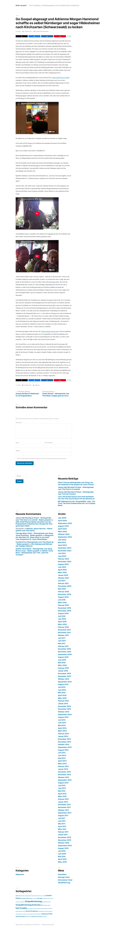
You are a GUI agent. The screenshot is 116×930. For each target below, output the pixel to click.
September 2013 (65, 747)
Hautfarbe (48, 905)
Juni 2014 (62, 723)
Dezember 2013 (64, 739)
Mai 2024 (62, 542)
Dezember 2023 (64, 548)
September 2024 (65, 537)
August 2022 (63, 564)
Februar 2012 (63, 799)
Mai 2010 (62, 857)
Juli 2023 (62, 553)
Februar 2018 (63, 627)
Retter (24, 911)
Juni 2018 (62, 619)
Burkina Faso (39, 895)
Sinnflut (47, 911)
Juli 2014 (61, 720)
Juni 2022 (62, 567)
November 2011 (64, 807)
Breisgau (26, 895)
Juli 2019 (61, 600)
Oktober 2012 (63, 777)
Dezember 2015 (64, 673)
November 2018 (64, 611)
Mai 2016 (61, 663)
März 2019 (62, 603)
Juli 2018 (61, 616)
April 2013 (62, 761)
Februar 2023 (63, 559)
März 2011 (62, 829)
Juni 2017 (62, 641)
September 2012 (65, 780)
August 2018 (63, 613)
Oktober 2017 (63, 635)
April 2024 (62, 545)
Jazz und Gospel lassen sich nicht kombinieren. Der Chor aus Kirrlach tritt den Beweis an (76, 498)
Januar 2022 (63, 575)
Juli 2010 (61, 851)
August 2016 (63, 657)
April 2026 (62, 521)
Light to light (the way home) (60, 78)
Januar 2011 (63, 835)
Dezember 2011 (64, 805)
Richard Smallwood (32, 911)
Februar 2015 (63, 701)
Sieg (45, 911)
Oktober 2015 (63, 679)
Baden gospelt (21, 5)
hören (54, 282)
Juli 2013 (61, 753)
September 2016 (65, 654)
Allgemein (20, 874)
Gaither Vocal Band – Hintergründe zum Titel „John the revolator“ (34, 553)
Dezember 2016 (64, 649)
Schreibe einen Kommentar (41, 31)
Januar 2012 (63, 802)
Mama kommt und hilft (41, 908)
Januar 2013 (63, 769)
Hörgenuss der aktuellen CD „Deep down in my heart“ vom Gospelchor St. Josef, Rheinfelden (35, 537)
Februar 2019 (63, 605)
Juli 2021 (61, 581)
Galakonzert (45, 898)
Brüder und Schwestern (32, 895)
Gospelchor (18, 901)
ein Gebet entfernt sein (27, 898)
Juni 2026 (62, 518)
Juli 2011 (61, 818)
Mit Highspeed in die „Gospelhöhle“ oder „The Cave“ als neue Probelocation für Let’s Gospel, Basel (77, 503)
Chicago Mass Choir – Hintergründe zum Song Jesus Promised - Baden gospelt (34, 534)
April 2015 (62, 695)
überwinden (45, 916)
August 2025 (63, 526)
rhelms (19, 31)
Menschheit (18, 911)
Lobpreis (31, 908)
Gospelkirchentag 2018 (46, 901)
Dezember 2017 (64, 630)
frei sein (39, 898)
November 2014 (64, 709)
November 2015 (64, 676)
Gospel (52, 898)
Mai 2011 (61, 824)
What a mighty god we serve (50, 331)
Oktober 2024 (63, 534)
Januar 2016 (63, 671)
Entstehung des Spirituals (47, 924)
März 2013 (62, 764)
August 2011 (63, 815)
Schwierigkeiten (41, 911)
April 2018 (62, 622)
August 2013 (63, 750)
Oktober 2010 (63, 843)
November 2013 (64, 742)
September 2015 (65, 682)
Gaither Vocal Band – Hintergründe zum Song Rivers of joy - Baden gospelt (34, 550)
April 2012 (62, 794)
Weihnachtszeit (28, 916)
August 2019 (63, 597)
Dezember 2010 (64, 837)
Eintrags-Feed (64, 877)
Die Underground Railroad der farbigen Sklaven (34, 545)
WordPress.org (64, 883)
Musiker (21, 911)
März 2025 (62, 532)
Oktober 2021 (63, 578)
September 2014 (65, 714)
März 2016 (62, 665)
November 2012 (64, 775)
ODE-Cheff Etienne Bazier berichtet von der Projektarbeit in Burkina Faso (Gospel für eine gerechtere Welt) (34, 524)
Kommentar (19, 422)
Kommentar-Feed (65, 880)
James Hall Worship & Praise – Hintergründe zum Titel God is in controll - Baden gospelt (33, 519)
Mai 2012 (61, 791)
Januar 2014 (63, 736)
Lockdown (35, 908)
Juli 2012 (61, 785)
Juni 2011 (62, 821)
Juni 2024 (62, 540)
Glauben (48, 898)
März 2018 (62, 624)
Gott (42, 905)
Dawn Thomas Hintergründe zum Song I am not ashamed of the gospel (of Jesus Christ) (76, 483)
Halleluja (44, 905)
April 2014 (62, 728)
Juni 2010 (62, 854)
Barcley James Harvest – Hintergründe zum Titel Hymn (34, 530)
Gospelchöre (22, 901)
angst (17, 895)
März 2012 (62, 796)
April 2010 (62, 859)
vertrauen (22, 916)
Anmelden (62, 874)
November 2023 (64, 551)
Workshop (34, 916)
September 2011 (64, 813)
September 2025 (65, 523)
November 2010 (64, 840)
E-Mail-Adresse (48, 442)
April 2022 (62, 570)
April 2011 (62, 826)
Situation (50, 911)
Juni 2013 (62, 755)
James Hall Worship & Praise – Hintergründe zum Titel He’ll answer (76, 493)
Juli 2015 (61, 687)
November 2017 (64, 633)
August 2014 (63, 717)
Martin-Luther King (48, 908)
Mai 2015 (61, 693)
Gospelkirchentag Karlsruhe (28, 905)
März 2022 (62, 572)
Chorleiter (43, 895)
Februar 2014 (63, 734)
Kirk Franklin (21, 908)
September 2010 (65, 846)
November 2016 (64, 652)
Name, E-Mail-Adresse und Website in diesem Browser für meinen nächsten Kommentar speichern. (42, 458)
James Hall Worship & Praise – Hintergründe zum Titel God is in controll (76, 488)
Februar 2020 (63, 592)
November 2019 (64, 594)
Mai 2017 (61, 643)
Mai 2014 (62, 725)
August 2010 (63, 848)
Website (18, 450)
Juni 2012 (62, 788)
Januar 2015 (63, 704)
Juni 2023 (62, 556)
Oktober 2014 (63, 712)
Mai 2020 (62, 589)
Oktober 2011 (63, 810)
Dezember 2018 (64, 608)
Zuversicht (39, 916)
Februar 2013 (63, 766)
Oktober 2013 (63, 744)
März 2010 (62, 862)
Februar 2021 (63, 583)
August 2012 (63, 783)
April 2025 (62, 529)
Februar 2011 (63, 832)
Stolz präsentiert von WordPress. (31, 924)
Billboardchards (22, 895)
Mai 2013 (61, 758)
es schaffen (35, 898)
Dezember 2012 (64, 772)
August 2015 (63, 684)
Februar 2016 (63, 668)
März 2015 (62, 698)
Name (17, 442)
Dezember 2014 (64, 706)
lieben (28, 908)
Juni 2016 (62, 660)
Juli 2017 (61, 638)
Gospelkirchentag (33, 901)
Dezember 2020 (64, 586)
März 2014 (62, 731)
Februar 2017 (63, 646)
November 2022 (64, 562)
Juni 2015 (62, 690)
